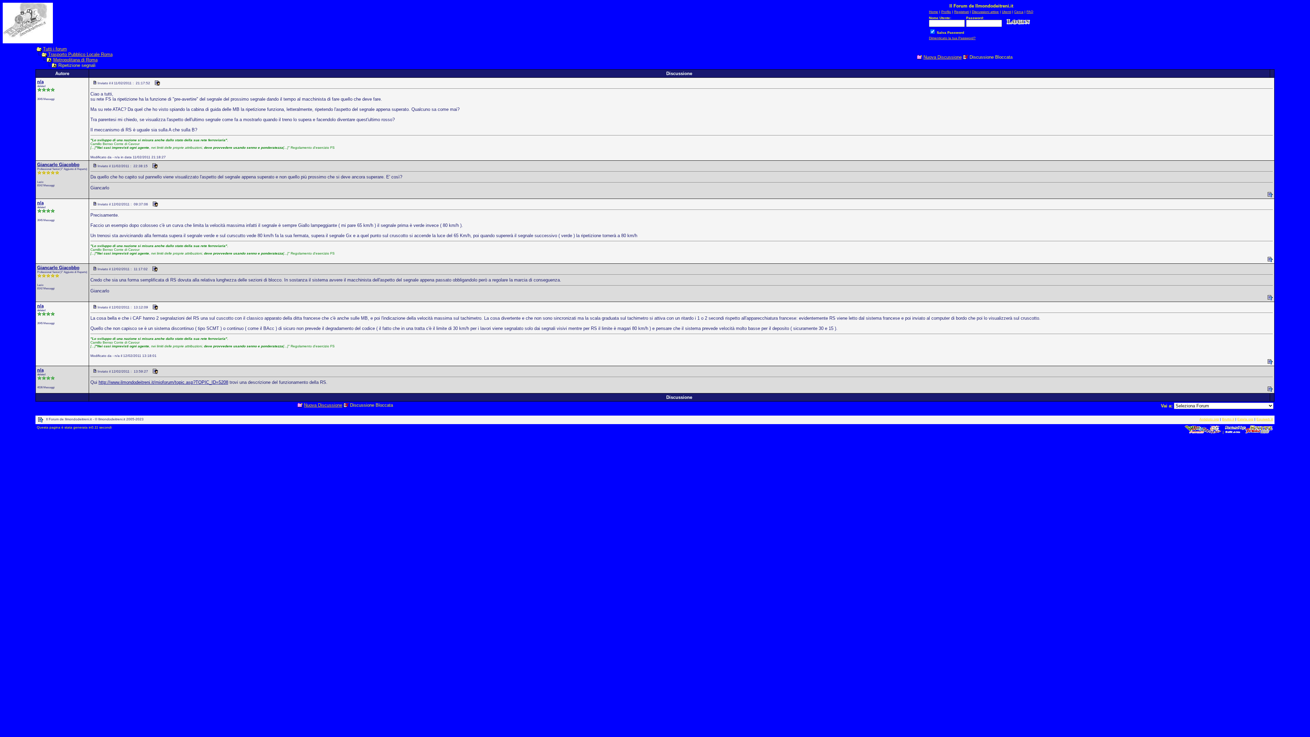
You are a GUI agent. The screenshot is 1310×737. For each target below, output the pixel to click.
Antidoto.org (1209, 419)
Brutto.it (1228, 419)
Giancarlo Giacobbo (58, 164)
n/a (40, 81)
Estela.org (1245, 419)
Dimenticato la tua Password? (952, 38)
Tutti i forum (55, 49)
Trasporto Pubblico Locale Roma (80, 54)
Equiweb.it (1264, 419)
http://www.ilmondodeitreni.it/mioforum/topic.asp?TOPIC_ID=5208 (163, 382)
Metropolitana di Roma (75, 59)
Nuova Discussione (942, 57)
